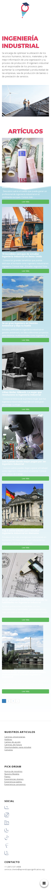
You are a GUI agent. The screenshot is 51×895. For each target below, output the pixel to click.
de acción (16, 742)
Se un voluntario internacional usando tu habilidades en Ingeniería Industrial (24, 601)
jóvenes (20, 779)
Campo (7, 742)
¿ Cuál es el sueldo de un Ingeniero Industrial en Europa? (21, 186)
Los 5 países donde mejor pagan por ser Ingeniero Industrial (24, 462)
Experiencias (10, 779)
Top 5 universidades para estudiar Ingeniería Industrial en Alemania (21, 532)
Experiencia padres (13, 782)
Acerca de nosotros (13, 771)
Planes (7, 776)
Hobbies (8, 739)
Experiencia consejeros (15, 784)
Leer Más (25, 201)
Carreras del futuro (13, 744)
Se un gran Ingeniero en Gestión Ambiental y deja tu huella (20, 324)
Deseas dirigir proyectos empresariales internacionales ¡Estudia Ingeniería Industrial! (24, 674)
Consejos (8, 750)
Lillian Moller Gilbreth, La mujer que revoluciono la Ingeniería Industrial (22, 393)
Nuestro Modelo (11, 774)
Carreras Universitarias (14, 737)
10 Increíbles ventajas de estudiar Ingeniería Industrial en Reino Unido (22, 255)
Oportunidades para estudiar (17, 747)
